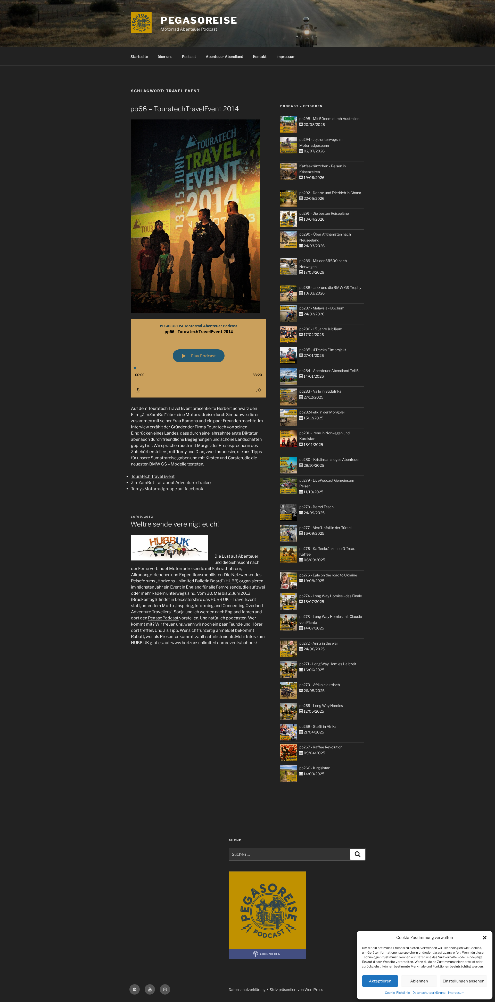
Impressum (456, 993)
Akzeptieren (380, 981)
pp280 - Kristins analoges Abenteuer (329, 459)
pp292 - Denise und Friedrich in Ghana (330, 193)
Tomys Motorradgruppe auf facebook (167, 488)
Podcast (189, 56)
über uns (165, 56)
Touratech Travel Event (153, 476)
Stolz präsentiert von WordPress (296, 989)
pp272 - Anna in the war (318, 643)
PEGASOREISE (199, 20)
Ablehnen (419, 981)
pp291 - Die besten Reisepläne (324, 213)
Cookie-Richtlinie (397, 993)
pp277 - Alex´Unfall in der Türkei (325, 527)
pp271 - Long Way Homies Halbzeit (327, 664)
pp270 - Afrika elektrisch (319, 685)
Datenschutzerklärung (429, 993)
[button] (484, 937)
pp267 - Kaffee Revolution (320, 747)
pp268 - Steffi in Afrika (317, 726)
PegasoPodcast (163, 618)
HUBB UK (220, 599)
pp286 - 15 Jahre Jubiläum (320, 329)
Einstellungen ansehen (463, 981)
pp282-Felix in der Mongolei (321, 412)
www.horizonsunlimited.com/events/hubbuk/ (214, 642)
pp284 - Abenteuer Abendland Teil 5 (329, 370)
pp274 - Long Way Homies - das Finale (330, 596)
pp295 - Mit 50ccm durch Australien (329, 118)
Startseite (139, 56)
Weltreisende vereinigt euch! (174, 524)
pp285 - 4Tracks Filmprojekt (322, 350)
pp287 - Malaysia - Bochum (321, 308)
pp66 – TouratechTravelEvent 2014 (184, 109)
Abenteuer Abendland (224, 56)
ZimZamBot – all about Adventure (163, 482)
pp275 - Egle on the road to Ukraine (328, 575)
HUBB (231, 580)
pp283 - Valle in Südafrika (320, 391)
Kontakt (260, 56)
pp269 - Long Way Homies (321, 705)
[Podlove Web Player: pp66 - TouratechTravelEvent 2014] (198, 358)
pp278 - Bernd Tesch (316, 507)
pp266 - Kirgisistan (314, 768)
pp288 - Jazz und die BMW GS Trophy (330, 287)
